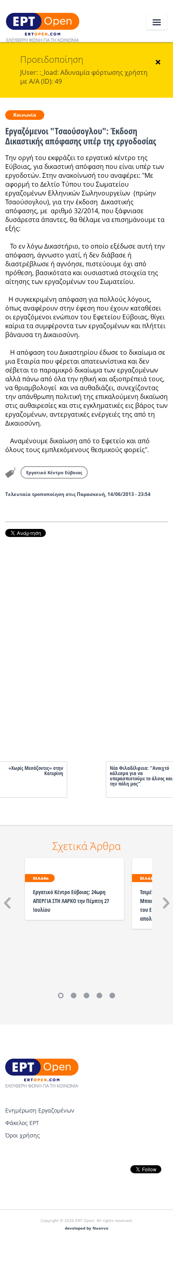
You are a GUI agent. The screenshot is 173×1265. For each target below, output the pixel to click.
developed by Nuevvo (86, 1228)
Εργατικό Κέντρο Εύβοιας (54, 472)
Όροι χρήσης (22, 1135)
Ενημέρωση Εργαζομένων (39, 1110)
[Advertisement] (86, 641)
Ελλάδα (41, 878)
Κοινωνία (24, 114)
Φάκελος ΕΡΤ (22, 1123)
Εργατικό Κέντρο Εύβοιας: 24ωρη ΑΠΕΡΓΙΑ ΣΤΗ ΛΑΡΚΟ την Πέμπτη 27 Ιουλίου (71, 900)
